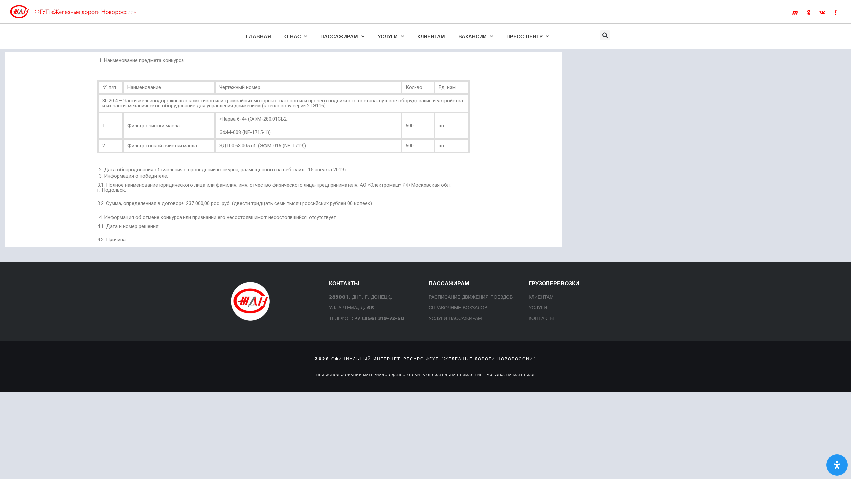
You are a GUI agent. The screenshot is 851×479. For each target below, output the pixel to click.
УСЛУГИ (388, 36)
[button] (605, 35)
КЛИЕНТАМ (431, 36)
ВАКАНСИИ (472, 36)
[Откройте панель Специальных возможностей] (837, 465)
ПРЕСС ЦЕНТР (524, 36)
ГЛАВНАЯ (258, 36)
